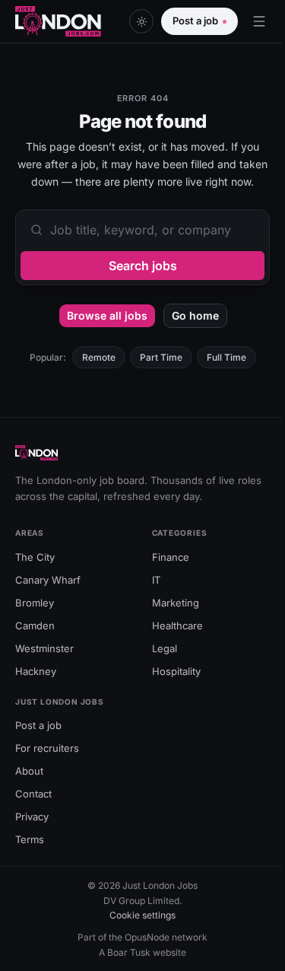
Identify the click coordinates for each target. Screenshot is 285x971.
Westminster (44, 648)
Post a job (195, 20)
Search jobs (143, 265)
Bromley (34, 603)
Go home (195, 315)
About (29, 771)
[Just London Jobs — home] (58, 21)
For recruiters (47, 748)
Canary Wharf (48, 580)
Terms (29, 839)
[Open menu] (259, 21)
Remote (99, 357)
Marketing (175, 603)
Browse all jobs (107, 315)
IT (156, 580)
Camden (35, 625)
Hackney (35, 671)
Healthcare (177, 625)
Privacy (32, 816)
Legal (164, 648)
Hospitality (176, 671)
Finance (170, 557)
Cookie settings (142, 915)
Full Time (226, 357)
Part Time (161, 357)
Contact (33, 794)
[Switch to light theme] (141, 21)
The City (35, 557)
